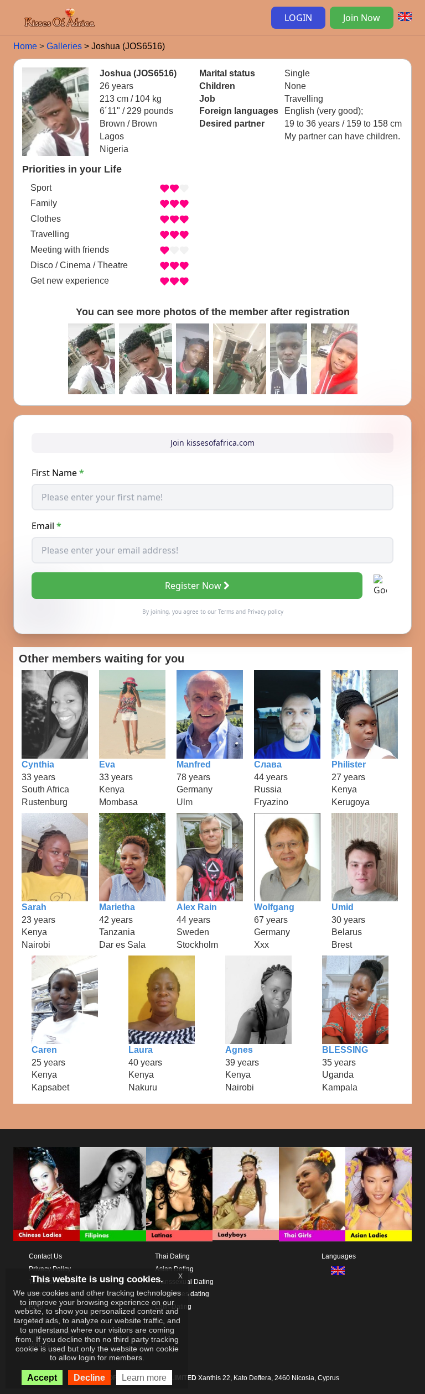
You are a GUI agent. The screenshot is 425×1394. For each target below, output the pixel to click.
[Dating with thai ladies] (312, 1194)
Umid (342, 907)
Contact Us (45, 1256)
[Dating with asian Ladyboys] (245, 1194)
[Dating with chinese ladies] (46, 1194)
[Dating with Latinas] (179, 1194)
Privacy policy (265, 611)
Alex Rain (197, 907)
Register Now (193, 585)
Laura (140, 1049)
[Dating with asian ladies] (378, 1194)
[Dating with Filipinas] (113, 1194)
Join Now (361, 18)
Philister (348, 764)
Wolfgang (274, 907)
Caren (44, 1049)
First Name (58, 473)
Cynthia (38, 764)
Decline (89, 1377)
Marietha (117, 907)
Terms (226, 611)
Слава (268, 764)
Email (46, 526)
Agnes (239, 1049)
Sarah (34, 907)
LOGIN (298, 18)
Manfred (194, 764)
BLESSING (345, 1049)
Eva (107, 764)
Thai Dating (172, 1256)
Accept (42, 1377)
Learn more (144, 1377)
